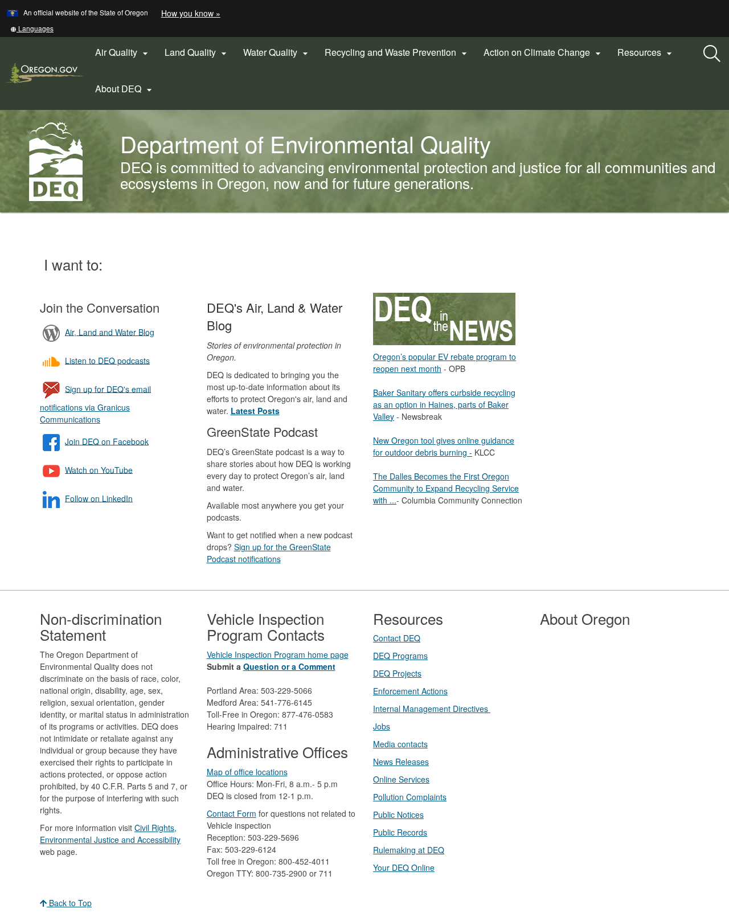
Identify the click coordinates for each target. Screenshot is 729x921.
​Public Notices (398, 814)
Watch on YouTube (99, 469)
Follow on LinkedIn (99, 498)
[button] (32, 28)
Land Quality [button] (197, 52)
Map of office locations (247, 771)
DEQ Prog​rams (400, 655)
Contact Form (231, 813)
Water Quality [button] (277, 52)
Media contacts (400, 744)
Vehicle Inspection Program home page (278, 654)
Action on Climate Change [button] (544, 52)
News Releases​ (401, 761)
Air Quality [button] (123, 52)
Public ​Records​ (400, 832)
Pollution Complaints (410, 797)
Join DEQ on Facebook (107, 441)
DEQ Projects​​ (397, 673)
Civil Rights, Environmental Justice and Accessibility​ (110, 833)
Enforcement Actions (410, 691)
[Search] (712, 54)
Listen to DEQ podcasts (107, 360)
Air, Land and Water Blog (109, 331)
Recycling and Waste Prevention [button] (397, 52)
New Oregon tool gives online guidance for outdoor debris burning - (443, 446)
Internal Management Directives (431, 708)
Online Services (401, 779)
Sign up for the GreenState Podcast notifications (269, 552)
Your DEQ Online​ (404, 867)
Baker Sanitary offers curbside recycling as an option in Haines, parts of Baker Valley (444, 404)
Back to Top (69, 902)
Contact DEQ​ (396, 638)
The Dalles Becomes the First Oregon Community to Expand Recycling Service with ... (446, 488)
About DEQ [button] (125, 89)
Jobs (381, 726)
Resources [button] (646, 52)
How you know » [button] (190, 13)
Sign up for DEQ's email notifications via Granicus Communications (95, 403)
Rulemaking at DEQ (408, 849)
